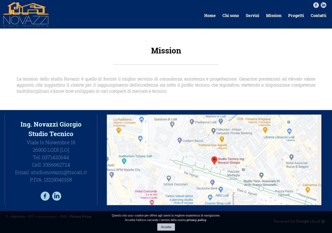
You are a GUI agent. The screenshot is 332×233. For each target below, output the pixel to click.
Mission (273, 15)
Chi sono (230, 15)
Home (210, 15)
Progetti (296, 15)
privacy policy (196, 219)
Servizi (252, 15)
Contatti (318, 15)
